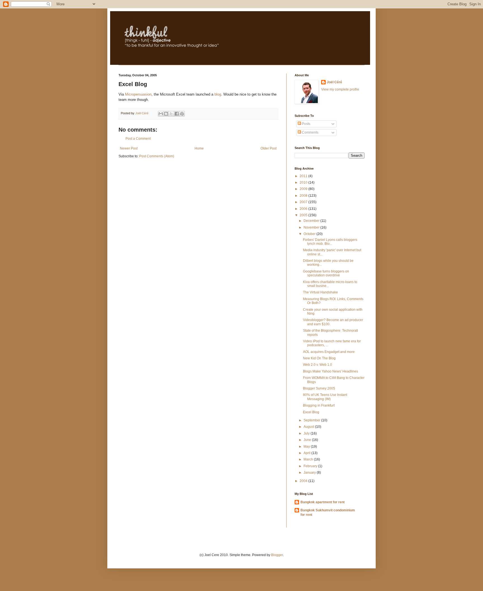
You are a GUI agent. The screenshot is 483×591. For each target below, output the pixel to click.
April (307, 453)
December (312, 221)
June (308, 440)
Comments (309, 132)
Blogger (277, 555)
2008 (304, 196)
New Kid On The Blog (319, 358)
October (310, 234)
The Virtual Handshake (320, 292)
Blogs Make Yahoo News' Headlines (330, 371)
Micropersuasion (138, 94)
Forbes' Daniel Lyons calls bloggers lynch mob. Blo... (330, 242)
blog (217, 94)
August (309, 427)
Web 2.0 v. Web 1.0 (317, 365)
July (307, 433)
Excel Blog (311, 412)
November (312, 227)
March (309, 459)
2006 (304, 209)
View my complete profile (340, 89)
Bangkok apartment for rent (322, 502)
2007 (304, 202)
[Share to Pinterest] (182, 114)
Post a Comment (138, 139)
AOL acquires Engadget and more (329, 352)
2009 (304, 189)
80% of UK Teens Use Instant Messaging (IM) (325, 397)
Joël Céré (334, 82)
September (312, 420)
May (307, 446)
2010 (304, 182)
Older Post (268, 148)
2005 (304, 215)
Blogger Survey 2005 (319, 388)
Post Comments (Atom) (156, 156)
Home (199, 148)
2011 (304, 176)
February (311, 466)
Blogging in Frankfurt (319, 405)
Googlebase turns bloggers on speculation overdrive (326, 273)
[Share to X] (171, 114)
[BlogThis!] (166, 114)
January (310, 472)
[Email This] (161, 114)
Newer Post (129, 148)
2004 (304, 481)
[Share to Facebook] (176, 114)
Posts (305, 124)
